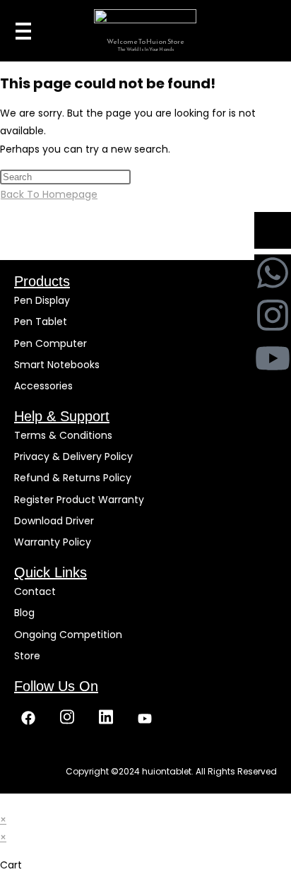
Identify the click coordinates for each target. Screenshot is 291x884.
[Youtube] (272, 358)
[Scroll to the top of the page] (4, 802)
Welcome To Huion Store (145, 41)
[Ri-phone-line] (272, 230)
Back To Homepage (49, 194)
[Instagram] (272, 315)
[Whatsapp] (272, 272)
